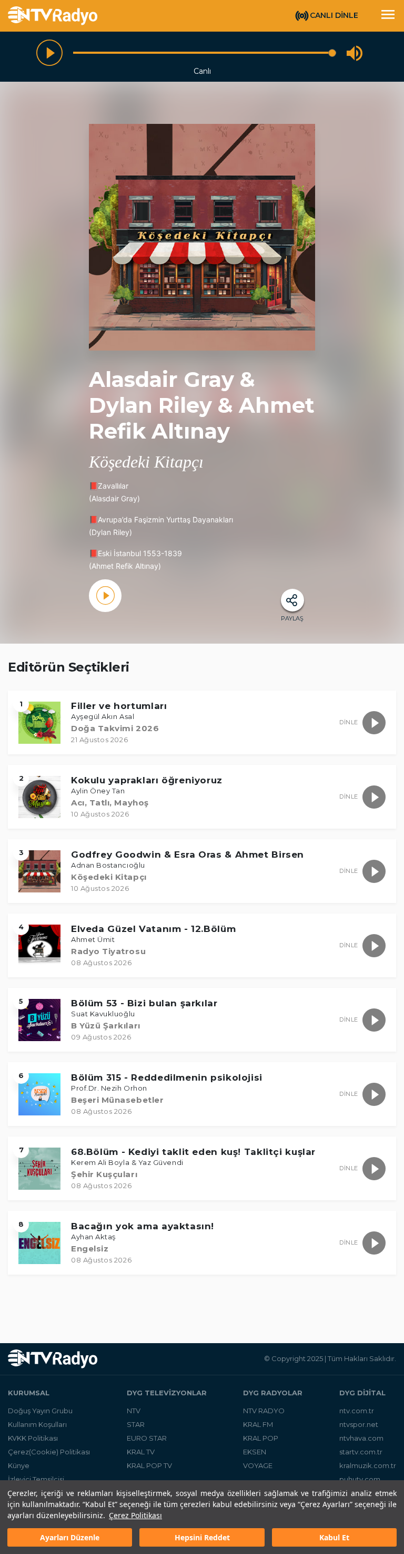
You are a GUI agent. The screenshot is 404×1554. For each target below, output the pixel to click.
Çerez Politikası (135, 1515)
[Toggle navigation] (387, 15)
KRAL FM (258, 1424)
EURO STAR (147, 1438)
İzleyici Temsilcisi (36, 1479)
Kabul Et (334, 1537)
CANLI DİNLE (334, 15)
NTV (133, 1410)
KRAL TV (141, 1452)
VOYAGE (257, 1465)
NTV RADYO (264, 1410)
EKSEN (254, 1452)
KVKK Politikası (33, 1438)
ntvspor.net (358, 1424)
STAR (136, 1424)
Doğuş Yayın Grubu (40, 1410)
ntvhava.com (361, 1438)
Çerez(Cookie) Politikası (49, 1452)
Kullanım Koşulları (37, 1424)
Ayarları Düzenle (69, 1537)
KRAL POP (260, 1438)
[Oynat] (49, 53)
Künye (18, 1465)
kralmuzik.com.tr (367, 1465)
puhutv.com (359, 1479)
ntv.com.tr (356, 1410)
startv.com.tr (360, 1452)
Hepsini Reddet (202, 1537)
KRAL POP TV (149, 1465)
